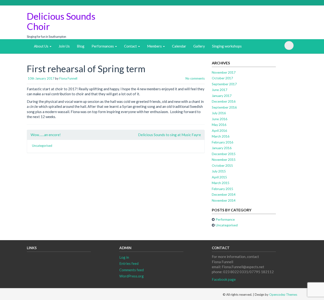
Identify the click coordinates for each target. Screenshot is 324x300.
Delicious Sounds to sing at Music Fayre (169, 135)
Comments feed (131, 270)
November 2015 (224, 159)
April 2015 (219, 177)
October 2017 (222, 78)
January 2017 (221, 96)
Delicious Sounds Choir (61, 21)
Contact (131, 46)
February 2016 (222, 142)
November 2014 (224, 200)
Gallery (199, 46)
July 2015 (219, 171)
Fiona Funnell (68, 78)
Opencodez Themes (283, 294)
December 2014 (224, 194)
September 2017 (224, 84)
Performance (225, 219)
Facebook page (224, 279)
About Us (41, 46)
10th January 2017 (41, 78)
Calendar (179, 46)
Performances (103, 46)
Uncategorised (42, 146)
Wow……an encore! (46, 135)
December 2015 (224, 154)
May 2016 (219, 125)
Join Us (64, 46)
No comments (195, 78)
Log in (124, 257)
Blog (80, 46)
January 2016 (221, 148)
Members (154, 46)
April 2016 (219, 131)
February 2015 (222, 189)
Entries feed (129, 263)
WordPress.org (131, 276)
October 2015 (222, 165)
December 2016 (224, 101)
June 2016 (219, 119)
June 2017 (219, 90)
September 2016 (224, 107)
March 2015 (220, 183)
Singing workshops (227, 46)
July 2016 (219, 113)
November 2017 (224, 72)
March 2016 (220, 136)
